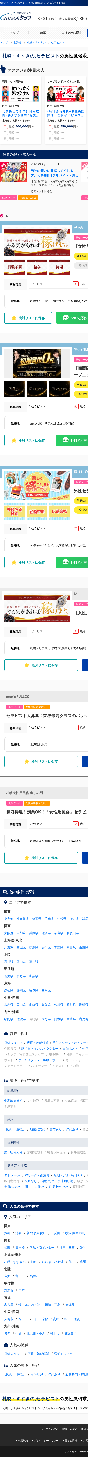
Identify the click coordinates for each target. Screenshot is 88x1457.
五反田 (55, 1233)
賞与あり (56, 1129)
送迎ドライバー (65, 1354)
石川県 (8, 962)
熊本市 (54, 1333)
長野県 (21, 976)
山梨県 (33, 976)
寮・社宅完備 (13, 1152)
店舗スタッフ (13, 1043)
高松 (56, 1319)
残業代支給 (37, 1129)
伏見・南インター (42, 1247)
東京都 (8, 919)
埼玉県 (36, 919)
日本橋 (20, 1247)
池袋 (18, 1233)
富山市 (20, 1276)
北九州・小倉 (36, 1333)
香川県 (71, 1005)
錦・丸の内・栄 (29, 1305)
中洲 (18, 1333)
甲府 (21, 1290)
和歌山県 (73, 933)
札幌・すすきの (15, 1262)
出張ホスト (70, 1048)
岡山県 (21, 1005)
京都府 (21, 933)
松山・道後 (72, 1319)
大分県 (46, 1019)
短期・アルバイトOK (68, 1175)
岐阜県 (33, 990)
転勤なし (31, 1181)
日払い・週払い (15, 1129)
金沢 (7, 1276)
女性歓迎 (37, 1374)
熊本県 (58, 1019)
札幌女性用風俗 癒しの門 (24, 793)
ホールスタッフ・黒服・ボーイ (39, 1060)
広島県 (8, 1005)
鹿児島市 (70, 1333)
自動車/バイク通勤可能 (57, 1181)
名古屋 (8, 1305)
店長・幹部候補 (37, 1043)
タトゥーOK (12, 1175)
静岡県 (21, 990)
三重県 (46, 990)
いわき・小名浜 (52, 1262)
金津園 (70, 1305)
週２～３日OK (35, 1187)
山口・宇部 (40, 1319)
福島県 (33, 947)
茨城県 (61, 919)
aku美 (78, 227)
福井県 (33, 962)
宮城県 (21, 947)
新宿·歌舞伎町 (36, 1233)
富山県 (21, 962)
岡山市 (23, 1319)
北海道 (8, 947)
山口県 (33, 1005)
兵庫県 (33, 933)
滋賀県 (46, 933)
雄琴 (83, 1247)
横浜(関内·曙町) (76, 1233)
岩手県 (46, 947)
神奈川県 (23, 919)
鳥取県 (46, 1005)
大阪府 (8, 933)
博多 (7, 1333)
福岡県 (8, 1019)
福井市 (34, 1276)
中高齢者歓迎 (13, 1101)
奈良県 (58, 933)
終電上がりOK (59, 1187)
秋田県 (71, 947)
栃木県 (74, 919)
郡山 (72, 1262)
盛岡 (83, 1262)
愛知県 (8, 990)
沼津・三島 (52, 1305)
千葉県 (49, 919)
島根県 (58, 1005)
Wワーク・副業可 (37, 1175)
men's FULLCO (18, 696)
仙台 (34, 1262)
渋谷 (7, 1233)
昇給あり (72, 1129)
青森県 (58, 947)
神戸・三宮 (67, 1247)
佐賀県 (21, 1019)
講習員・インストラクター (39, 1048)
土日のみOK (12, 1187)
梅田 (7, 1247)
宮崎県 (71, 1019)
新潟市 (8, 1290)
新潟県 (8, 976)
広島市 (8, 1319)
